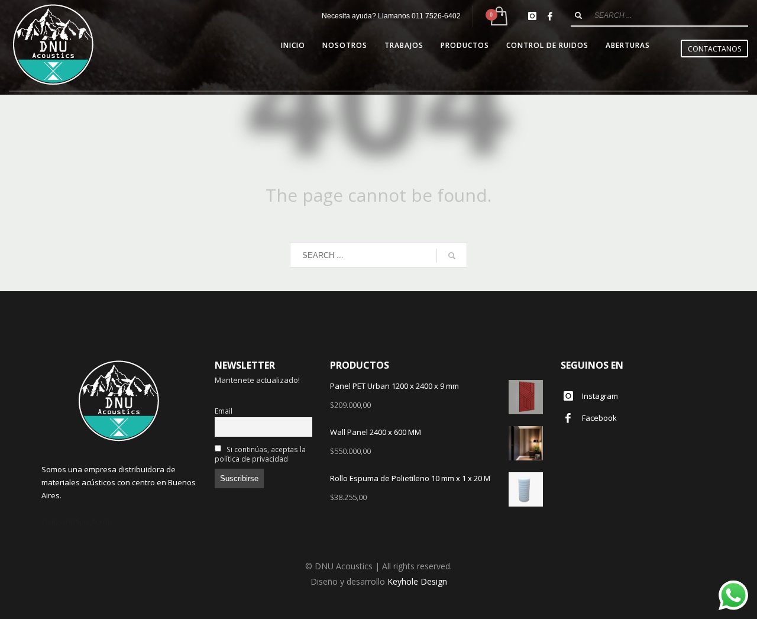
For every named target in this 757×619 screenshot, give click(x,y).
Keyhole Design (417, 581)
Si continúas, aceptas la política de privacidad (260, 453)
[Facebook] (550, 16)
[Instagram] (532, 16)
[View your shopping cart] (498, 16)
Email (223, 410)
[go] (578, 15)
